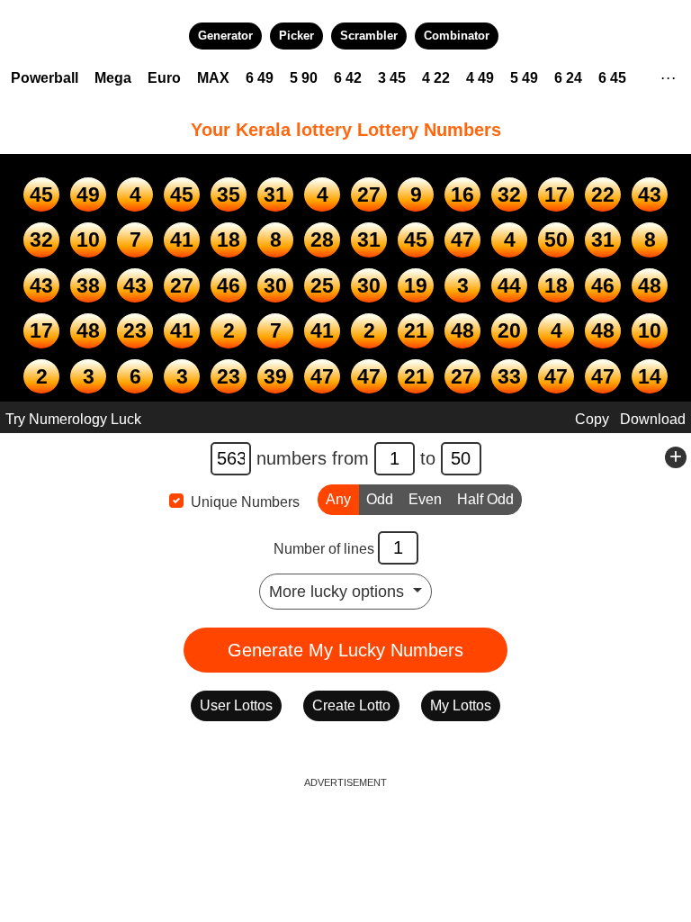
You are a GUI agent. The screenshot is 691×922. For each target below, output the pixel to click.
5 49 (524, 78)
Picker (296, 35)
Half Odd (485, 499)
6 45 (612, 78)
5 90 (304, 78)
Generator (225, 35)
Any (338, 499)
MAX (213, 78)
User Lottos (236, 705)
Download (653, 419)
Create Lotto (351, 705)
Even (425, 499)
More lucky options (338, 592)
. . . (668, 75)
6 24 (568, 78)
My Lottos (460, 705)
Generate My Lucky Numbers (345, 650)
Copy (592, 419)
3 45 (392, 78)
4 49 (480, 78)
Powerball (44, 78)
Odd (379, 499)
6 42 (348, 78)
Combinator (456, 35)
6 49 (260, 78)
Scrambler (369, 35)
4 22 (436, 78)
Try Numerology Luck (73, 419)
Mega (112, 78)
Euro (164, 78)
